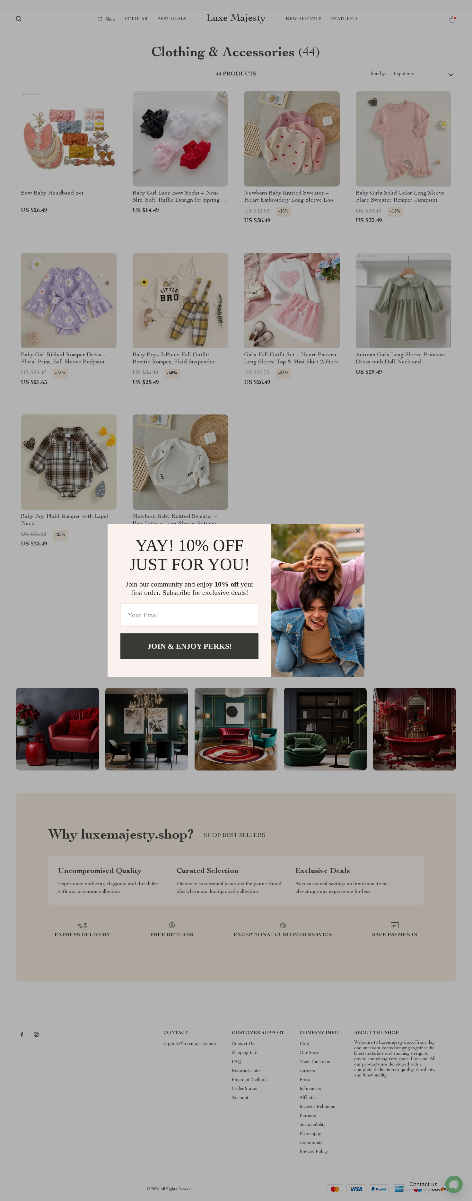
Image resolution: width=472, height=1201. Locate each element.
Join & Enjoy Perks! (189, 646)
